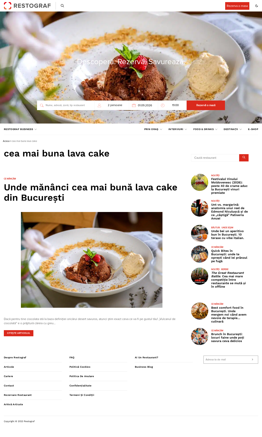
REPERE (224, 269)
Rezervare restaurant (18, 395)
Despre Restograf (15, 357)
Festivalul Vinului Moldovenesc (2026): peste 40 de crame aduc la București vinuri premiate (229, 186)
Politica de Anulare (81, 376)
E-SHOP (253, 129)
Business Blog (144, 366)
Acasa (6, 141)
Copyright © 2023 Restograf (19, 421)
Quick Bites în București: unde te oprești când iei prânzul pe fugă (229, 256)
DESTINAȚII (231, 129)
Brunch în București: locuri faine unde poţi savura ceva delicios (227, 337)
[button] (256, 5)
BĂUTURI (215, 228)
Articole (9, 366)
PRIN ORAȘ (151, 129)
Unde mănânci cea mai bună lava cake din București (90, 192)
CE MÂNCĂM (10, 179)
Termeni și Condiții (81, 395)
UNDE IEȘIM (227, 228)
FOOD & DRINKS (203, 129)
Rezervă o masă (205, 105)
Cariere (8, 376)
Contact (9, 385)
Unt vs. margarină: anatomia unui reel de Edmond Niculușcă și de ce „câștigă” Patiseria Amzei (229, 211)
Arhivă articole (13, 404)
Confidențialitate (80, 385)
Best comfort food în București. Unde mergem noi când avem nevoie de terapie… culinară (228, 314)
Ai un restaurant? (146, 357)
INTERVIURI (175, 129)
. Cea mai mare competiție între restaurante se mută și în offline (228, 280)
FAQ (72, 357)
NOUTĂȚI (215, 175)
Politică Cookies (79, 366)
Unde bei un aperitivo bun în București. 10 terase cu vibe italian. (227, 234)
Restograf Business (18, 129)
